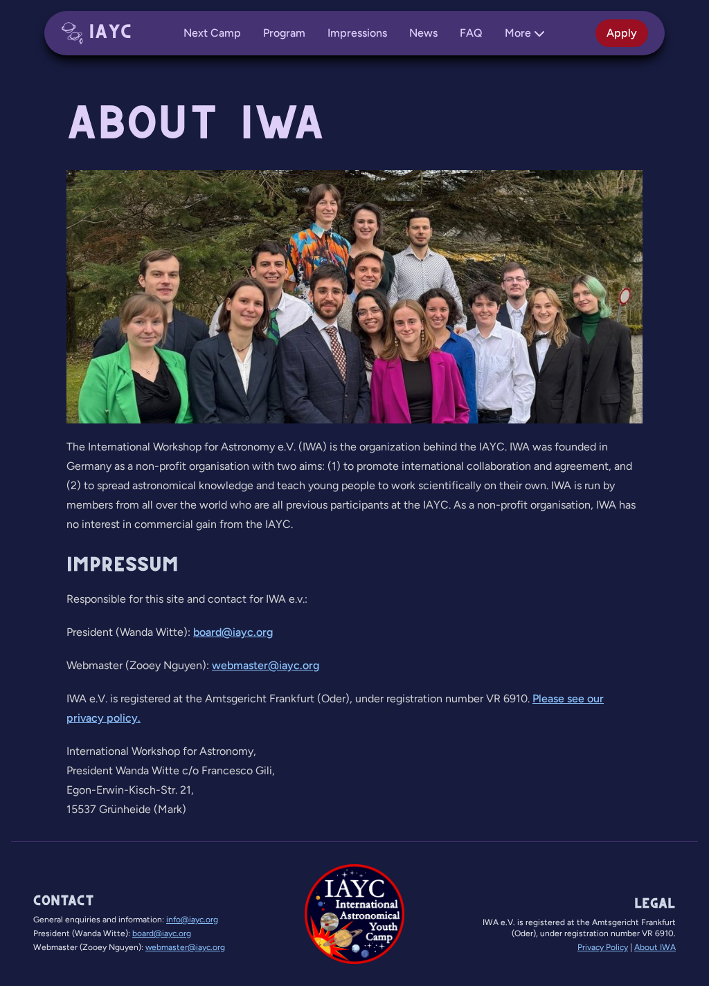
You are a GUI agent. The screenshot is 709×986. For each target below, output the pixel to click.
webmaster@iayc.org (265, 665)
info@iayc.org (192, 919)
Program (284, 32)
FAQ (471, 32)
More (518, 32)
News (423, 32)
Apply (622, 32)
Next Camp (212, 32)
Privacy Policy (602, 947)
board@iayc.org (233, 632)
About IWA (655, 947)
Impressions (357, 32)
